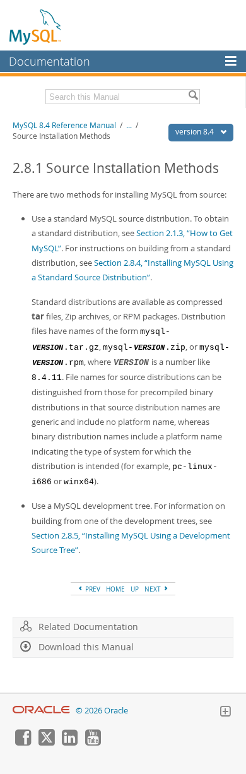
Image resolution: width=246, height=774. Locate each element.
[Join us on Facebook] (23, 742)
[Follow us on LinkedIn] (69, 742)
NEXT (153, 589)
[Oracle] (41, 710)
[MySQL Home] (36, 26)
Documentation (49, 61)
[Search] (193, 97)
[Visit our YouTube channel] (93, 742)
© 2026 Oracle (102, 710)
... (129, 125)
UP (135, 589)
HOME (115, 589)
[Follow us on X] (46, 742)
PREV (91, 589)
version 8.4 (195, 131)
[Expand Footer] (225, 712)
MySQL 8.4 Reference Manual (64, 125)
